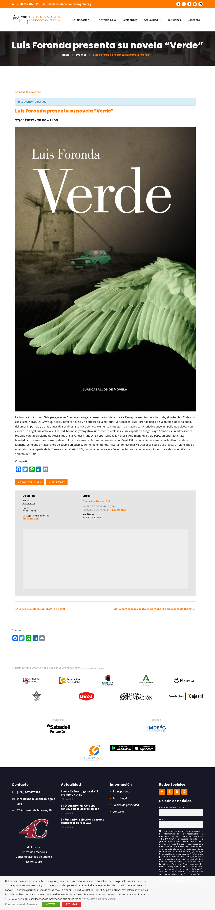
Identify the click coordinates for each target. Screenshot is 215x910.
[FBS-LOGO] (58, 728)
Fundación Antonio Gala (97, 501)
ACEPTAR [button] (50, 904)
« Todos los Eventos (28, 92)
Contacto (118, 811)
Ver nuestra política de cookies (99, 898)
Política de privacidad (126, 805)
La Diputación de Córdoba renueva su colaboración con (80, 807)
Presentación (31, 518)
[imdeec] (156, 728)
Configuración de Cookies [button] (21, 904)
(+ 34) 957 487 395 (26, 4)
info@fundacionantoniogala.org (69, 4)
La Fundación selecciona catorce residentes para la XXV (82, 821)
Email (161, 819)
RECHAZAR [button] (71, 904)
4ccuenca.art (33, 861)
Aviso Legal (120, 798)
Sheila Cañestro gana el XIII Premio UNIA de (79, 793)
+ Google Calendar (29, 482)
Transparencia (122, 791)
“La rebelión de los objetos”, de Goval (40, 608)
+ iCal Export (57, 482)
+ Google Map (118, 509)
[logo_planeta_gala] (94, 753)
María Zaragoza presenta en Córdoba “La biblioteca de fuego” (154, 608)
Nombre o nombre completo (172, 807)
